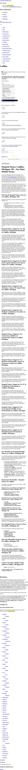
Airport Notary (6, 38)
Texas (4, 741)
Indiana (4, 668)
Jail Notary (5, 42)
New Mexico (5, 718)
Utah (4, 745)
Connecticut (5, 639)
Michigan (5, 699)
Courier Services (6, 52)
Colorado (4, 635)
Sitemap (1, 769)
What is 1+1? (5, 156)
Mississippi (5, 703)
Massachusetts (5, 697)
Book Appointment (5, 163)
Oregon (4, 730)
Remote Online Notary (7, 48)
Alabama (4, 614)
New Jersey (5, 716)
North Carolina (6, 722)
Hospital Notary (6, 40)
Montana (4, 707)
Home (4, 27)
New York (5, 720)
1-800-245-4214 (10, 5)
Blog (4, 29)
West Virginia (5, 753)
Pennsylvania (5, 732)
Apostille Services (6, 35)
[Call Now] (14, 760)
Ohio (4, 726)
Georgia (4, 651)
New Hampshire (6, 714)
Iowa (4, 672)
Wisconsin (5, 755)
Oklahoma (5, 728)
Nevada (4, 712)
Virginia (4, 749)
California (5, 630)
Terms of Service (6, 60)
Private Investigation (7, 54)
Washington (5, 751)
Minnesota (5, 701)
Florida (4, 647)
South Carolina (6, 736)
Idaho (4, 660)
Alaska (4, 618)
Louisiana (5, 684)
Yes (4, 107)
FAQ (4, 63)
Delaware (5, 643)
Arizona (4, 622)
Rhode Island (5, 734)
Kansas (4, 676)
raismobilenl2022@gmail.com (15, 6)
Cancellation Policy (7, 58)
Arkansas (4, 626)
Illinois (4, 664)
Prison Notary (5, 44)
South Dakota (5, 739)
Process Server (6, 33)
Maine (4, 689)
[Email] (14, 762)
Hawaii (4, 655)
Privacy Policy (6, 56)
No (4, 109)
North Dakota (5, 724)
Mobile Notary (6, 31)
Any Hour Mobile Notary (11, 177)
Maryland (5, 693)
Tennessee (7, 743)
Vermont (4, 747)
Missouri (4, 705)
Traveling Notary (6, 46)
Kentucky (5, 680)
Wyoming (5, 757)
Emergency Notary (6, 50)
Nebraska (5, 709)
